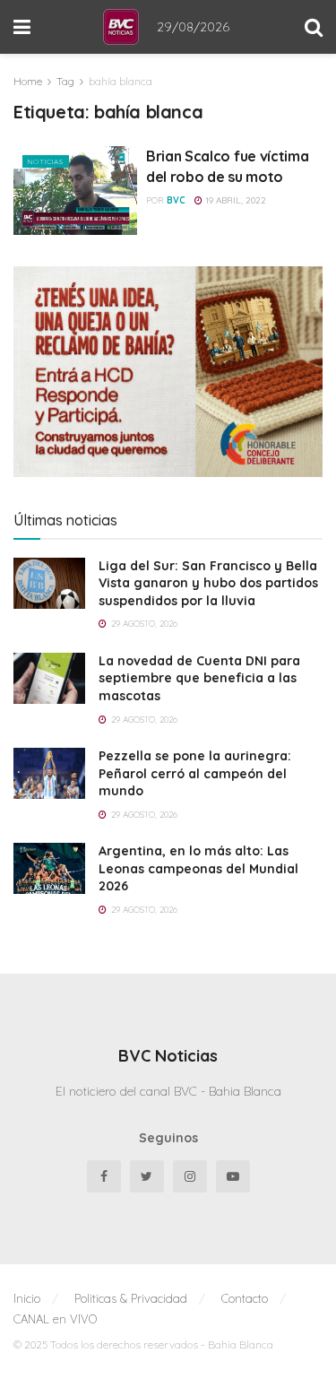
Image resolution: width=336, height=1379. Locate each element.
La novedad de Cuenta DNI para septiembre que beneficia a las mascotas (199, 678)
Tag (65, 81)
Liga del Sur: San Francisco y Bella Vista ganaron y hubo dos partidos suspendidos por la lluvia (208, 583)
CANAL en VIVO (55, 1319)
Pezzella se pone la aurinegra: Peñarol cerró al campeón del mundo (195, 773)
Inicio (26, 1298)
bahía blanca (120, 81)
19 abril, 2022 (234, 200)
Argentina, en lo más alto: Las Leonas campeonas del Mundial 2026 (198, 868)
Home (27, 81)
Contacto (244, 1298)
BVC (176, 200)
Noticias (46, 161)
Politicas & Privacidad (130, 1298)
